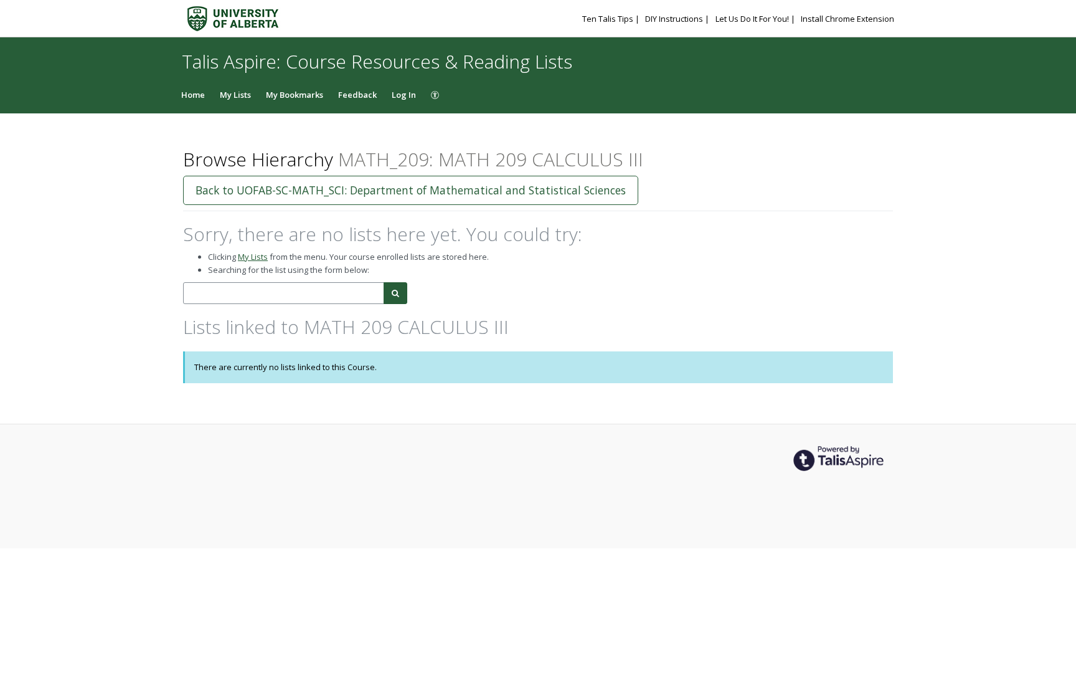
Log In (404, 94)
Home (193, 94)
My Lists (235, 94)
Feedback (357, 94)
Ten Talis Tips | (611, 18)
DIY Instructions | (678, 18)
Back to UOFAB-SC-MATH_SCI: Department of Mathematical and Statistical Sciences (411, 190)
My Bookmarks (294, 94)
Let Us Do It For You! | (756, 18)
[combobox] (283, 293)
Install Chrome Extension (847, 18)
